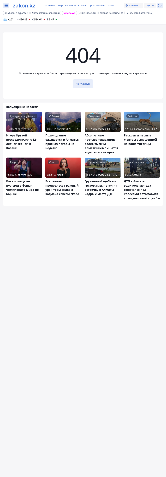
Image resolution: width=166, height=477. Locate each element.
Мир (60, 5)
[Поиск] (160, 5)
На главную (83, 84)
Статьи (82, 5)
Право (111, 5)
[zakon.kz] (24, 5)
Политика (49, 5)
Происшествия (97, 5)
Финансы (70, 5)
